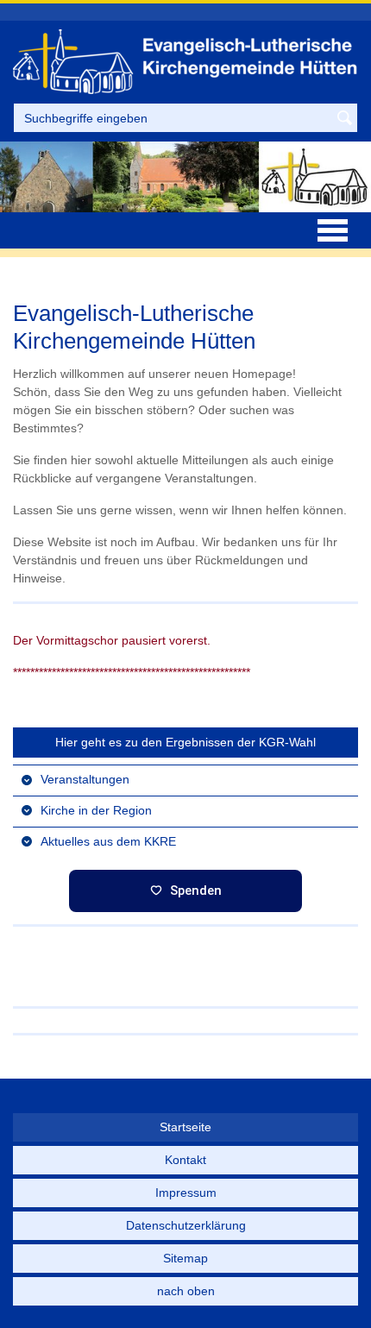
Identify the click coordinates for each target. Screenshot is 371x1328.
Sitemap (185, 1258)
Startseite (185, 1127)
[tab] (185, 779)
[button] (185, 779)
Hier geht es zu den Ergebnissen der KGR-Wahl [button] (185, 742)
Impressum (186, 1192)
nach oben (186, 1291)
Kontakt (185, 1160)
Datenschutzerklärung (186, 1225)
